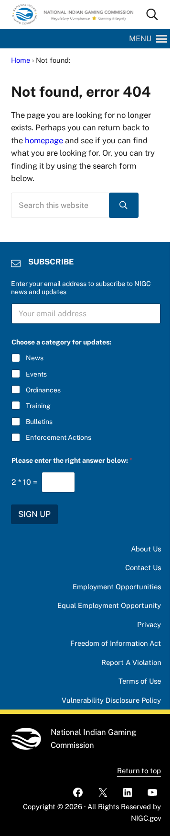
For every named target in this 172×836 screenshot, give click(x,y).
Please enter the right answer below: (71, 460)
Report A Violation (131, 662)
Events (36, 374)
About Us (146, 549)
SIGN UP (34, 514)
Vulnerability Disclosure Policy (111, 700)
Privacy (149, 624)
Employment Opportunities (117, 587)
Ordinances (43, 390)
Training (38, 406)
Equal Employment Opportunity (109, 605)
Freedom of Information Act (115, 643)
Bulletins (39, 421)
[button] (140, 38)
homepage (44, 140)
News (34, 358)
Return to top (139, 771)
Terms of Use (139, 681)
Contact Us (143, 567)
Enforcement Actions (58, 437)
